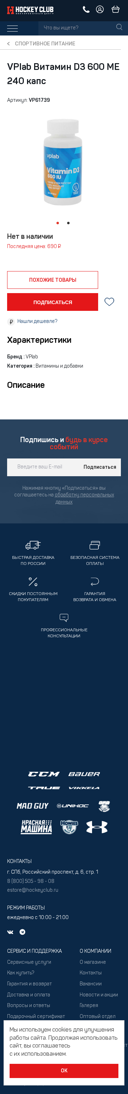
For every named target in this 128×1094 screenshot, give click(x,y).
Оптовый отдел (98, 1016)
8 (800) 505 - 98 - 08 (30, 881)
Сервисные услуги (29, 962)
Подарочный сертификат (36, 1016)
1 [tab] (57, 223)
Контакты (91, 973)
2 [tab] (68, 223)
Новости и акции (99, 995)
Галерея (89, 1005)
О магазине (93, 962)
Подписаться (100, 467)
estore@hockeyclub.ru (32, 890)
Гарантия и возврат (29, 984)
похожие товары (52, 280)
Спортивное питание (45, 44)
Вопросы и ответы (28, 1005)
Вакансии (91, 984)
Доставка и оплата (28, 995)
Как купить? (20, 973)
